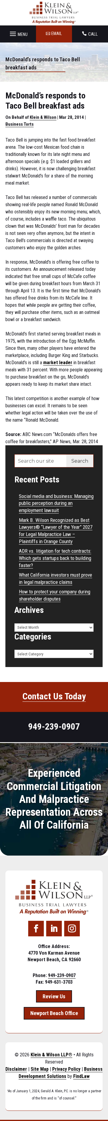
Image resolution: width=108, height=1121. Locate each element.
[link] (54, 12)
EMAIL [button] (56, 33)
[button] (18, 32)
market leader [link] (57, 362)
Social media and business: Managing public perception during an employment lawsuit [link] (56, 503)
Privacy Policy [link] (66, 1069)
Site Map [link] (40, 1069)
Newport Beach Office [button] (54, 1013)
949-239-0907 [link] (54, 726)
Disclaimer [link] (16, 1069)
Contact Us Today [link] (54, 696)
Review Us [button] (54, 996)
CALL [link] (93, 34)
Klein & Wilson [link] (43, 117)
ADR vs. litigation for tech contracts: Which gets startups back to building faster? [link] (55, 558)
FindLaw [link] (81, 1076)
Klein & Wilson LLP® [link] (51, 1055)
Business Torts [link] (19, 124)
